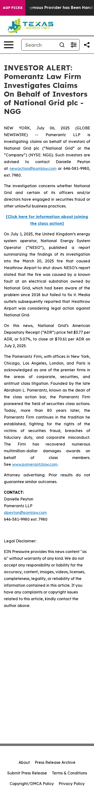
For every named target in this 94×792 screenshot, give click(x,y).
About (24, 762)
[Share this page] (86, 45)
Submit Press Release (27, 773)
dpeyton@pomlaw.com (25, 512)
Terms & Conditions (69, 773)
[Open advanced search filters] (73, 44)
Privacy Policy (72, 783)
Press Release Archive (55, 762)
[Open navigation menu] (8, 45)
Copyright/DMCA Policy (32, 783)
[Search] (62, 44)
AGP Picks (12, 8)
